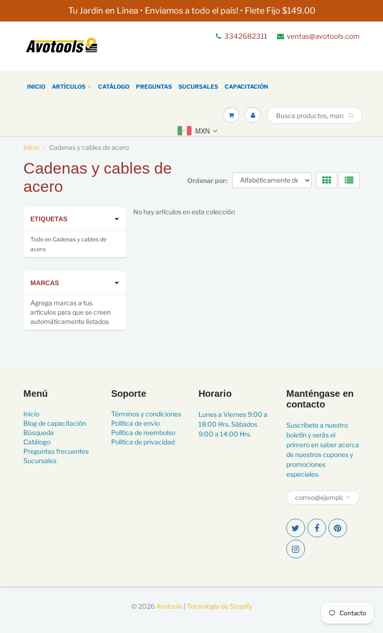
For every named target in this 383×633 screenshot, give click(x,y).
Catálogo (113, 86)
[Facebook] (316, 528)
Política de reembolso (143, 432)
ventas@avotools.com (323, 36)
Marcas (44, 283)
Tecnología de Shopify (219, 606)
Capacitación (246, 86)
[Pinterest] (337, 528)
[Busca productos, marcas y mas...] (351, 115)
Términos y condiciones (146, 414)
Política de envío (135, 423)
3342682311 (245, 36)
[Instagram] (295, 549)
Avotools (169, 606)
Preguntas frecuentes (56, 451)
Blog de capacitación (54, 423)
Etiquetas (48, 219)
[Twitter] (295, 528)
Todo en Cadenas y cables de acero (68, 244)
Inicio (36, 86)
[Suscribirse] (348, 497)
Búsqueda (38, 432)
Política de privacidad (143, 442)
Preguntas (154, 86)
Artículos (68, 86)
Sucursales (198, 86)
